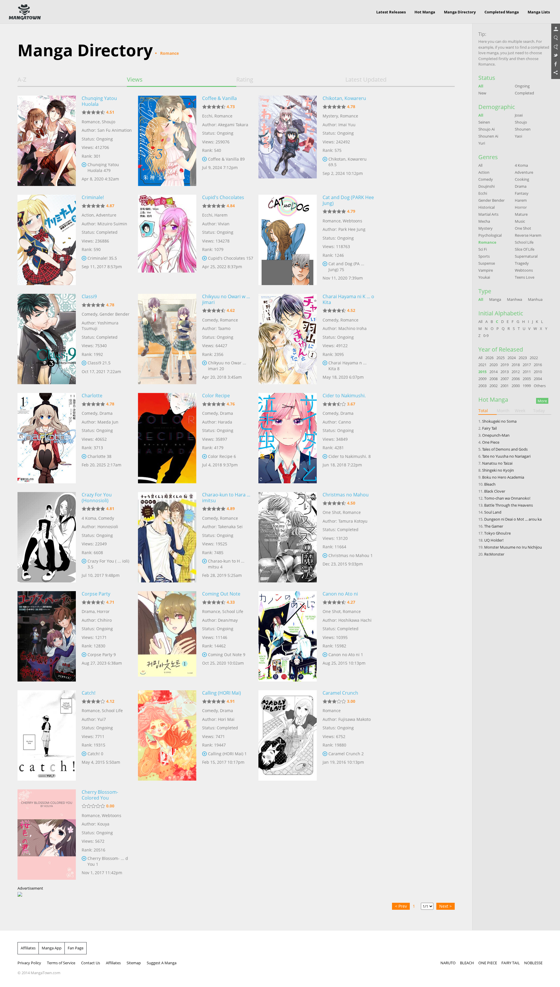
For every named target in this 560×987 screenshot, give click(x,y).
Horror (103, 611)
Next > (445, 906)
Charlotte (92, 395)
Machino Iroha (352, 328)
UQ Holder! (493, 540)
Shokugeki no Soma (499, 421)
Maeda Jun (107, 422)
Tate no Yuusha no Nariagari (506, 456)
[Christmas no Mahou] (287, 537)
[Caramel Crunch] (287, 735)
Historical (486, 207)
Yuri (481, 143)
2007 (505, 378)
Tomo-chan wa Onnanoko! (507, 498)
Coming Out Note (221, 594)
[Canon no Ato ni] (287, 636)
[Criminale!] (47, 240)
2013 (505, 371)
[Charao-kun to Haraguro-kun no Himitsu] (167, 537)
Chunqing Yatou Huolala (99, 101)
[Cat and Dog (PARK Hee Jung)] (287, 240)
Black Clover (494, 491)
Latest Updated (365, 79)
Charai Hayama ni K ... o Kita (348, 299)
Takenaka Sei (230, 526)
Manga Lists (539, 12)
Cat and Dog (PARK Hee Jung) (348, 200)
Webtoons (352, 221)
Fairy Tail (489, 428)
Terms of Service (61, 962)
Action (88, 215)
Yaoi (518, 136)
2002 (493, 385)
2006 (516, 378)
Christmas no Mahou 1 (350, 555)
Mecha (484, 221)
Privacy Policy (29, 962)
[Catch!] (47, 735)
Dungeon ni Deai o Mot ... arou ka (513, 519)
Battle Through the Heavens (508, 505)
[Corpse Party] (47, 636)
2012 (516, 371)
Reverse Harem (528, 235)
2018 (516, 364)
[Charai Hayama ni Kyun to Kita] (287, 339)
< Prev (401, 906)
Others (540, 385)
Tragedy (522, 263)
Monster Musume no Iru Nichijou (513, 547)
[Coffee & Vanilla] (167, 141)
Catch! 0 (95, 753)
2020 (493, 364)
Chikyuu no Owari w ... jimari (226, 299)
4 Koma (89, 518)
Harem (221, 215)
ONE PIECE (487, 962)
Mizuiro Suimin (112, 223)
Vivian (224, 223)
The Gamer (493, 526)
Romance (91, 121)
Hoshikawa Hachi (355, 620)
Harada (225, 422)
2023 (523, 357)
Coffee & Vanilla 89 (226, 159)
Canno (344, 422)
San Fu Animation (114, 130)
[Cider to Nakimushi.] (287, 438)
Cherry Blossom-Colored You (100, 795)
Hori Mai (226, 719)
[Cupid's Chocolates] (167, 240)
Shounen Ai (488, 136)
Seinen (484, 122)
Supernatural (526, 256)
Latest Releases (391, 12)
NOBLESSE (533, 962)
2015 (482, 371)
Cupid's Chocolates (223, 197)
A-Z (22, 79)
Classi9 (89, 296)
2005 (527, 378)
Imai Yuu (347, 124)
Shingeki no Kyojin (498, 470)
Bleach (490, 484)
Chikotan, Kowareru (344, 98)
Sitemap (134, 962)
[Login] (555, 29)
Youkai (484, 277)
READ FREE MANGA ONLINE (25, 12)
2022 (534, 357)
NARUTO (448, 962)
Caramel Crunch (340, 693)
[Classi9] (47, 339)
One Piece (490, 442)
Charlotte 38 (99, 456)
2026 (489, 357)
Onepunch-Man (496, 435)
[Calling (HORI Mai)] (167, 735)
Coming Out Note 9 (226, 654)
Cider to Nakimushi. (344, 395)
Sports (484, 256)
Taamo (224, 328)
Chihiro (104, 620)
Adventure (106, 215)
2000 (516, 385)
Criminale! (93, 197)
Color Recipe (216, 395)
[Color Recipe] (167, 438)
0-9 (486, 335)
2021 (482, 364)
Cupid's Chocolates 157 (230, 258)
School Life (232, 611)
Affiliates (28, 948)
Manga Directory (460, 12)
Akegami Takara (233, 124)
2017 (527, 364)
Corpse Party (96, 594)
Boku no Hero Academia (503, 477)
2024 (512, 357)
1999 (527, 385)
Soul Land (492, 512)
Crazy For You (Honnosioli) (97, 497)
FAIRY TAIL (510, 962)
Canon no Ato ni (340, 594)
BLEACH (467, 962)
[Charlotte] (47, 438)
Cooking (522, 179)
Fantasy (521, 193)
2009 (482, 378)
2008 (493, 378)
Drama (106, 413)
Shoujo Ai (486, 129)
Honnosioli (107, 526)
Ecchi (207, 116)
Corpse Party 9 (102, 654)
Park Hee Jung (351, 229)
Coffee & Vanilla (219, 98)
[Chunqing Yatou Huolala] (47, 141)
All (480, 86)
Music (520, 221)
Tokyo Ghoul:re (497, 533)
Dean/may (228, 620)
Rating (244, 79)
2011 (527, 371)
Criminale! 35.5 (102, 258)
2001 (505, 385)
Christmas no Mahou (346, 494)
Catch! (88, 693)
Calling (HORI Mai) (221, 693)
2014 (493, 371)
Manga (495, 299)
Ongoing (522, 86)
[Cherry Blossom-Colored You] (47, 834)
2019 (505, 364)
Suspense (486, 263)
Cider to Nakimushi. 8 (349, 456)
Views (135, 79)
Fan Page (75, 948)
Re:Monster (494, 554)
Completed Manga (501, 12)
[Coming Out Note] (167, 636)
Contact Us (90, 962)
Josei (519, 115)
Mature (521, 214)
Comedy (89, 314)
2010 (538, 371)
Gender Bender (114, 314)
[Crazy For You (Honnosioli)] (47, 537)
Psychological (490, 235)
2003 (482, 385)
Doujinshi (486, 186)
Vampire (485, 270)
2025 (500, 357)
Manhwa (514, 299)
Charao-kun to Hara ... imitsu (226, 497)
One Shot (332, 512)
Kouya (103, 824)
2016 (538, 364)
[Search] (555, 38)
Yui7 (101, 719)
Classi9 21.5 (99, 363)
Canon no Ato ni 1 (345, 654)
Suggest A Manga (161, 962)
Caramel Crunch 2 (346, 753)
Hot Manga (424, 12)
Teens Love (524, 277)
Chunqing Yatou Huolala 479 (103, 167)
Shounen (523, 129)
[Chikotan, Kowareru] (287, 141)
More (542, 400)
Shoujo (108, 121)
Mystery (330, 116)
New (482, 93)
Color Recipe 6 (222, 456)
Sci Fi (482, 249)
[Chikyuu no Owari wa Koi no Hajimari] (167, 339)
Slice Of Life (524, 249)
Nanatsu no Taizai (497, 463)
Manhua (535, 299)
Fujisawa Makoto (354, 719)
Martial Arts (488, 214)
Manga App (52, 948)
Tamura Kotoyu (353, 521)
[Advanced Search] (555, 47)
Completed (524, 93)
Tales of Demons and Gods (505, 449)
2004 (538, 378)
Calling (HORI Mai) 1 (227, 753)
